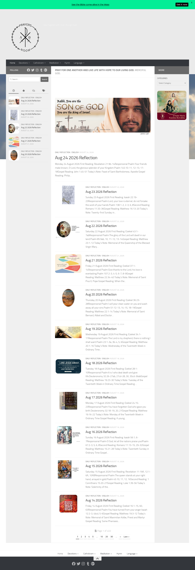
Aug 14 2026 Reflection (101, 500)
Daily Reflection (62, 152)
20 (106, 536)
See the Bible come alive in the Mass (90, 4)
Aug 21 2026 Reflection (101, 260)
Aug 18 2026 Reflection (101, 363)
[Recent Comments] (33, 91)
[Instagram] (37, 70)
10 (101, 536)
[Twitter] (32, 70)
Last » (126, 536)
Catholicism (38, 63)
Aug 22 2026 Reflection (101, 226)
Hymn (67, 63)
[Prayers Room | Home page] (25, 37)
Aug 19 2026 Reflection (101, 329)
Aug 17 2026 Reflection (101, 397)
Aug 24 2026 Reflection (76, 157)
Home (12, 63)
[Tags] (43, 91)
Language (78, 63)
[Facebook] (28, 70)
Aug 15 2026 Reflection (101, 466)
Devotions (23, 63)
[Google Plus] (45, 70)
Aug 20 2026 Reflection (101, 294)
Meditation (54, 63)
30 (111, 536)
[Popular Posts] (24, 91)
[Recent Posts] (14, 91)
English (75, 152)
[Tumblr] (41, 70)
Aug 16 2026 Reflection (101, 432)
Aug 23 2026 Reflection (101, 191)
